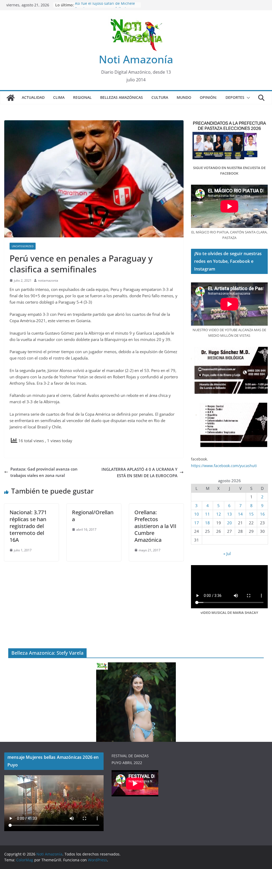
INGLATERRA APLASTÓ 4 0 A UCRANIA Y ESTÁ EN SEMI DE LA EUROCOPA (139, 472)
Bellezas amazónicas (121, 97)
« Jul (227, 553)
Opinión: (208, 97)
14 (240, 514)
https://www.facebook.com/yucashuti (224, 465)
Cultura (159, 97)
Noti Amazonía (136, 59)
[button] (247, 98)
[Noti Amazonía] (10, 97)
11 (207, 514)
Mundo (184, 97)
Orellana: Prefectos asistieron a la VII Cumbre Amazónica (155, 526)
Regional (82, 97)
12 (218, 514)
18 (207, 522)
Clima (59, 97)
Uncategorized (22, 246)
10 (196, 514)
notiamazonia (48, 280)
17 (196, 522)
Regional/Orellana (92, 516)
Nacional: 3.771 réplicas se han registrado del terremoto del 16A (28, 526)
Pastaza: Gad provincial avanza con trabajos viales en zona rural (44, 472)
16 (262, 514)
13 (229, 514)
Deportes (235, 97)
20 (229, 522)
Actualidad (33, 97)
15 (251, 514)
